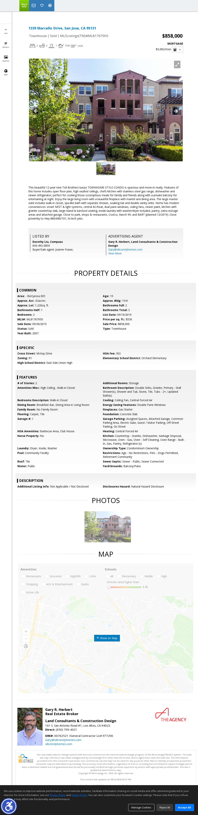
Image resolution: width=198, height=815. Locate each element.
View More (115, 253)
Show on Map (108, 638)
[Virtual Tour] (50, 5)
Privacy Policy (58, 795)
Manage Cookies (141, 807)
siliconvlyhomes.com (58, 744)
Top (5, 33)
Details (6, 47)
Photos (6, 61)
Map (6, 74)
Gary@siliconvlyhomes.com (125, 249)
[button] (8, 806)
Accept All (184, 807)
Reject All (165, 807)
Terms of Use (79, 795)
